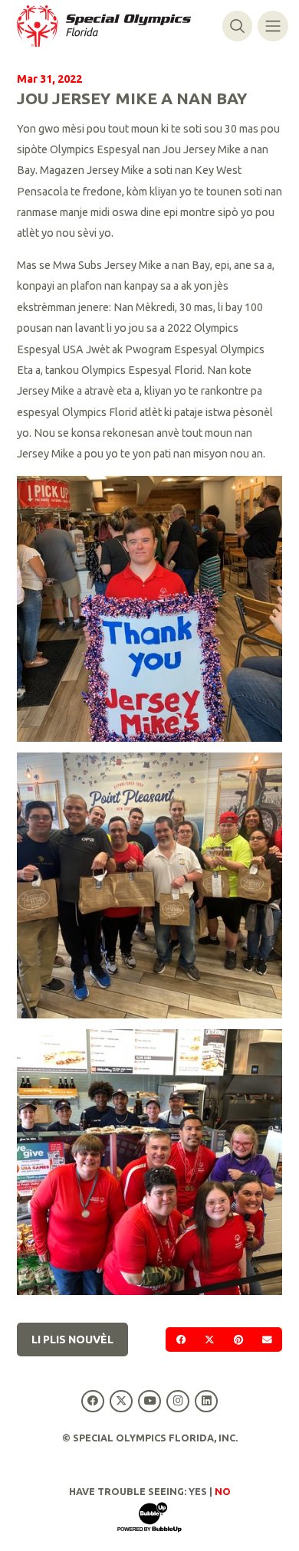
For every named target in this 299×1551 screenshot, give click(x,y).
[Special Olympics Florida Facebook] (92, 1401)
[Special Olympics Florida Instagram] (178, 1401)
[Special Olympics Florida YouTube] (149, 1401)
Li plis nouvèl (72, 1339)
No (223, 1491)
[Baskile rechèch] (237, 26)
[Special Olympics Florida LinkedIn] (206, 1401)
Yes (198, 1491)
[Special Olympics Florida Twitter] (121, 1401)
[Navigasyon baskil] (273, 26)
